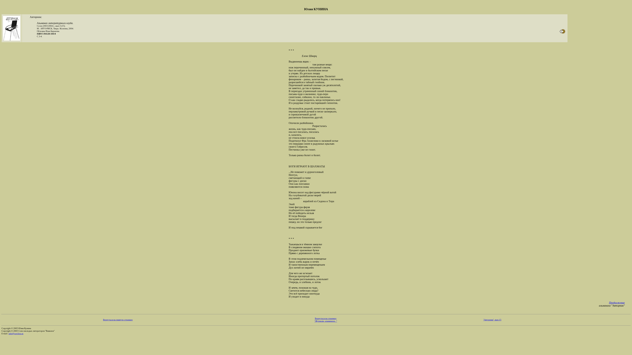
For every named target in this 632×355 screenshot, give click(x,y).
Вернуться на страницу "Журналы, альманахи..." (326, 319)
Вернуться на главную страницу (118, 320)
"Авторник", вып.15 (492, 320)
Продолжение (617, 302)
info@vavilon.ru (16, 333)
